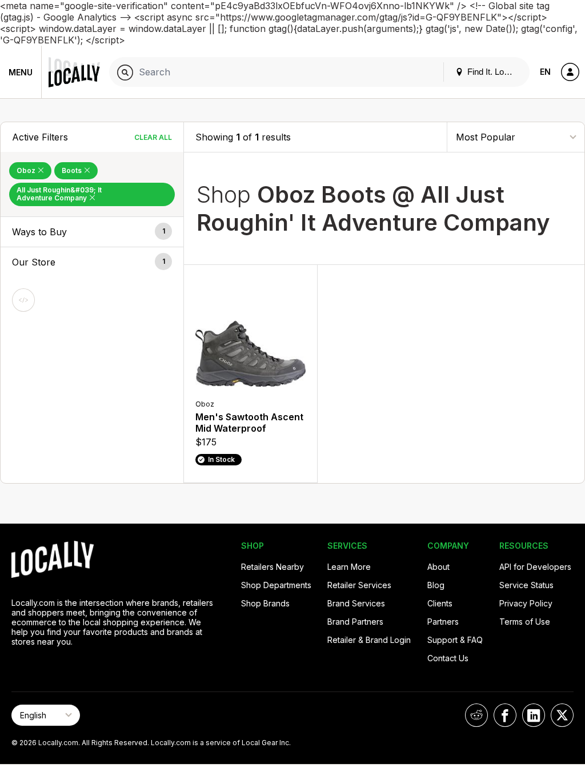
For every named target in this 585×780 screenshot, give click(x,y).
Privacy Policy (525, 603)
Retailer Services (359, 585)
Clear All (153, 137)
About (438, 567)
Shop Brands (265, 603)
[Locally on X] (562, 715)
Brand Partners (355, 621)
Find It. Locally (493, 72)
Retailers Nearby (272, 567)
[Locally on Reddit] (476, 715)
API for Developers (535, 567)
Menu (21, 72)
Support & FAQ (455, 640)
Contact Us (447, 658)
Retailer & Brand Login (369, 640)
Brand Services (356, 603)
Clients (439, 603)
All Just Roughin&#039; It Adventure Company (59, 194)
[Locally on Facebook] (505, 715)
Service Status (526, 585)
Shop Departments (276, 585)
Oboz (27, 170)
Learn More (349, 567)
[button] (92, 232)
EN (545, 72)
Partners (443, 621)
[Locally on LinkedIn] (533, 715)
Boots (72, 170)
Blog (435, 585)
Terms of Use (524, 621)
